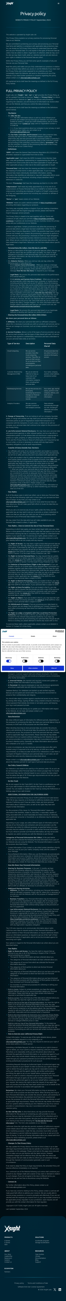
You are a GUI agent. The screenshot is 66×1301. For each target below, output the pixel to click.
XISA (5, 1244)
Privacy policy (19, 1283)
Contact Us (26, 123)
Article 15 (11, 551)
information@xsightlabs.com (30, 78)
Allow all (54, 668)
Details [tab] (33, 636)
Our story (7, 1254)
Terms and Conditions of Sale (38, 1283)
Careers (7, 1260)
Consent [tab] (11, 636)
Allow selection (33, 668)
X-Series (7, 1241)
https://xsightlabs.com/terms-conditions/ (24, 919)
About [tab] (54, 636)
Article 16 (18, 560)
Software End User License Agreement (31, 1287)
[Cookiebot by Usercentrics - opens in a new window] (56, 631)
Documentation (40, 1258)
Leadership (8, 1256)
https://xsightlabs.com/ (48, 203)
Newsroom (8, 1258)
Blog (36, 1260)
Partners (7, 1272)
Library (37, 1256)
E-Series (7, 1242)
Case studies (39, 1254)
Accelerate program (42, 1241)
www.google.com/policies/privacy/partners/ (25, 306)
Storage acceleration (42, 1242)
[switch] (24, 661)
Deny (12, 668)
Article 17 (36, 576)
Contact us (8, 1262)
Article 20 (26, 593)
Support (38, 1262)
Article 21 (41, 600)
